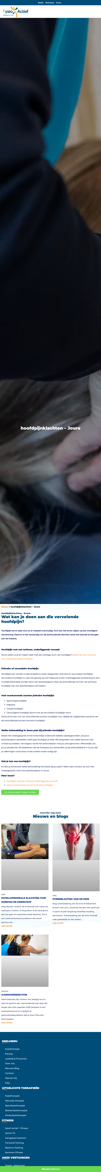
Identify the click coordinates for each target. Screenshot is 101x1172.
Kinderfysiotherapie (15, 1115)
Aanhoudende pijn (14, 994)
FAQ (7, 1083)
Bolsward (50, 3)
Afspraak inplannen (50, 1169)
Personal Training (14, 1142)
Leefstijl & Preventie (16, 1058)
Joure (58, 3)
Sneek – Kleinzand (15, 1165)
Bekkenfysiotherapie (16, 1110)
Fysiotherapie (12, 1049)
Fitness (9, 1053)
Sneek (41, 3)
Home (4, 607)
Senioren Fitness (14, 1152)
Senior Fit (10, 1133)
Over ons (10, 1063)
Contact (9, 1073)
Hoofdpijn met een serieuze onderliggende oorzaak (32, 781)
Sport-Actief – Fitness (16, 1128)
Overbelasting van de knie (70, 899)
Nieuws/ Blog (12, 1068)
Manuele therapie (14, 1100)
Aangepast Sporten (15, 1138)
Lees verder (6, 926)
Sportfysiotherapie (15, 1105)
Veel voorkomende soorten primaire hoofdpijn (30, 785)
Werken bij (11, 1078)
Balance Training (14, 1147)
